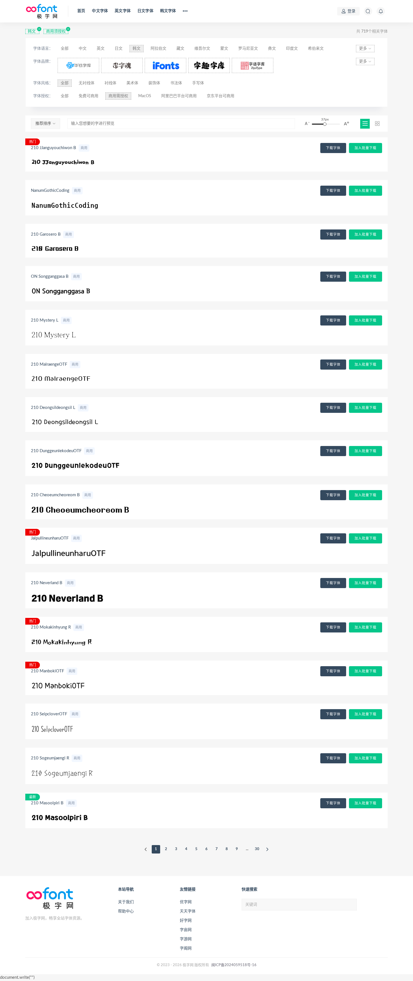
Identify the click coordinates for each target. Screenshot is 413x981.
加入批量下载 (365, 148)
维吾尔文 (202, 49)
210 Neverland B (46, 583)
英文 (101, 49)
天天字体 (188, 911)
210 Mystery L (44, 320)
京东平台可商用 (220, 96)
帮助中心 (126, 911)
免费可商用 (88, 96)
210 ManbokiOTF (47, 671)
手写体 (198, 83)
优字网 (186, 902)
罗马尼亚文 (248, 49)
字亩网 (186, 930)
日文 (118, 49)
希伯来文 (316, 49)
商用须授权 (56, 31)
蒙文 (224, 49)
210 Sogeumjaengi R (50, 758)
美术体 (132, 83)
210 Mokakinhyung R (51, 627)
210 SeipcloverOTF (49, 714)
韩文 (32, 31)
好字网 (186, 921)
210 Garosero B (46, 234)
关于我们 (126, 902)
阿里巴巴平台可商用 (179, 96)
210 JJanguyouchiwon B (53, 148)
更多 (363, 49)
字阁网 (186, 948)
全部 (65, 49)
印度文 (292, 49)
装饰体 (154, 83)
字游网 (186, 939)
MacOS (144, 96)
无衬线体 (86, 83)
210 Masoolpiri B (47, 803)
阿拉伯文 (158, 49)
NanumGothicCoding (50, 190)
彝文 (272, 49)
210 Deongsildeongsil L (53, 408)
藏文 (180, 49)
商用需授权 (118, 96)
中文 (83, 49)
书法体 (176, 83)
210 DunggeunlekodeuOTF (56, 451)
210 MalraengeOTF (49, 364)
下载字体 (333, 148)
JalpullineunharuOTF (50, 538)
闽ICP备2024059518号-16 (234, 965)
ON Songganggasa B (50, 276)
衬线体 (110, 83)
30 (257, 849)
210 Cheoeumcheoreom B (55, 495)
